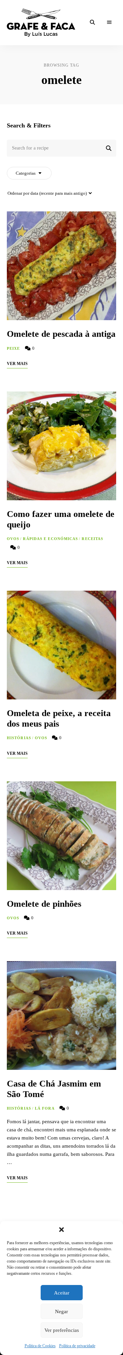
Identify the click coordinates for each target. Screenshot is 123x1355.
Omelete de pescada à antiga (61, 334)
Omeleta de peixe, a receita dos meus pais (59, 718)
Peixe (13, 348)
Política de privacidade (77, 1345)
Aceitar (61, 1293)
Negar (61, 1311)
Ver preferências (61, 1330)
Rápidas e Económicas (50, 539)
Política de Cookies (40, 1345)
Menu (109, 22)
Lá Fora (45, 1108)
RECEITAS (92, 539)
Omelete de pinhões (44, 904)
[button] (61, 1229)
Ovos (13, 539)
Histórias (19, 738)
